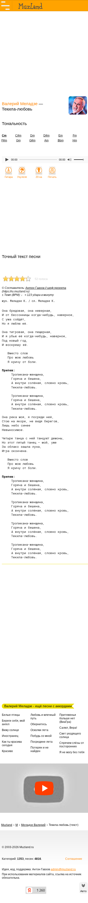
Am (46, 140)
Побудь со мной (41, 736)
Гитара (9, 177)
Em (60, 135)
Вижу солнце (10, 730)
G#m (32, 140)
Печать (52, 177)
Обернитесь (39, 724)
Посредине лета (42, 741)
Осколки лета (39, 730)
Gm (18, 140)
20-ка (39, 177)
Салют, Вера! (68, 727)
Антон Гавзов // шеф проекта (45, 288)
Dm (32, 135)
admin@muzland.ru (63, 869)
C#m (18, 135)
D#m (46, 135)
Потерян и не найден (40, 749)
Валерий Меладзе (20, 103)
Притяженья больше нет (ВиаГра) (67, 718)
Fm (75, 135)
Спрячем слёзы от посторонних (71, 744)
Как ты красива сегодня (12, 743)
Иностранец (10, 736)
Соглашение (73, 858)
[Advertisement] (44, 55)
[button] (44, 788)
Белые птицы (11, 715)
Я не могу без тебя (71, 752)
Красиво (7, 751)
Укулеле (22, 177)
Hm (75, 140)
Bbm (61, 140)
